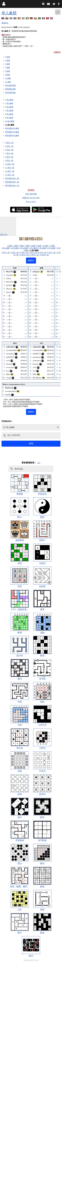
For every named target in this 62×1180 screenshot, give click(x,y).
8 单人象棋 (9, 114)
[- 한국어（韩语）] (11, 18)
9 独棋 (7, 75)
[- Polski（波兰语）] (35, 18)
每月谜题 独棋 (10, 92)
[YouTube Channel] (48, 4)
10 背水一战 (9, 164)
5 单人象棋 (9, 103)
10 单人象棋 (9, 121)
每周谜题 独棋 (10, 89)
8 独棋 (7, 71)
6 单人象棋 (9, 107)
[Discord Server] (43, 4)
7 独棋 (7, 67)
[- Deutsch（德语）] (31, 18)
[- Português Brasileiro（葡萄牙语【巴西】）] (39, 18)
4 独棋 (7, 57)
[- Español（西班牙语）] (19, 18)
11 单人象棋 (9, 125)
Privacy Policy (31, 201)
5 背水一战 (9, 146)
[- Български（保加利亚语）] (7, 18)
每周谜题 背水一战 (12, 182)
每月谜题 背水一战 (12, 185)
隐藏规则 (57, 52)
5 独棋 (7, 60)
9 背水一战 (9, 160)
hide (38, 463)
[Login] (3, 4)
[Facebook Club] (59, 4)
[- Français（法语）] (43, 18)
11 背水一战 (9, 167)
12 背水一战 (9, 171)
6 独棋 (7, 64)
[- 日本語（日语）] (23, 18)
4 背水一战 (9, 142)
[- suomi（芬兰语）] (15, 18)
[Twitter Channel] (54, 4)
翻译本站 (5, 23)
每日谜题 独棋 (10, 85)
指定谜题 (33, 194)
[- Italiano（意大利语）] (27, 18)
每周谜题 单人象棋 (12, 132)
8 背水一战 (9, 157)
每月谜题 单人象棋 (12, 135)
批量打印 (25, 198)
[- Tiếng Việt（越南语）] (48, 18)
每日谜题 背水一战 (12, 178)
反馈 (27, 194)
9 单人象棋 (9, 117)
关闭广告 (3, 234)
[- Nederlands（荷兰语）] (52, 18)
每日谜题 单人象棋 (12, 128)
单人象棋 (9, 13)
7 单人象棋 (9, 110)
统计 (38, 198)
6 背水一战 (9, 150)
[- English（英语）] (3, 18)
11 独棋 (8, 82)
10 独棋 (8, 78)
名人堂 (32, 198)
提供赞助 (31, 190)
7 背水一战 (9, 153)
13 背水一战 (9, 175)
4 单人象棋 (9, 100)
